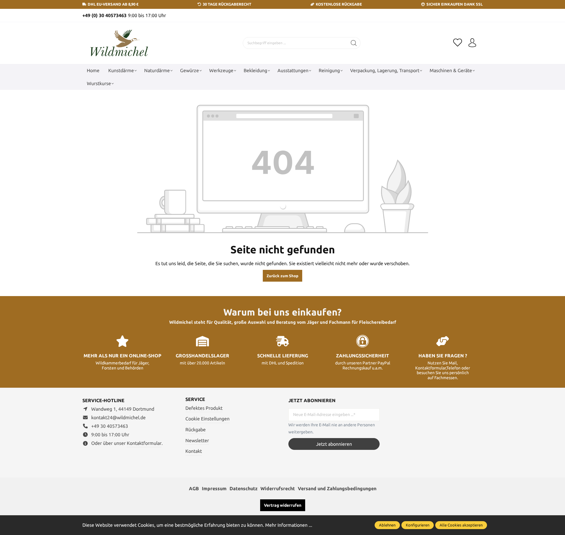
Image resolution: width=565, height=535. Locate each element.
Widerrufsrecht (277, 488)
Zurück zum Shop (282, 276)
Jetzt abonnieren (334, 444)
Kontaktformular (144, 443)
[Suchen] (353, 43)
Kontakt (193, 451)
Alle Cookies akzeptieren (461, 525)
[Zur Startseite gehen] (119, 43)
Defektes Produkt (203, 408)
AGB (194, 488)
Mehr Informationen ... (288, 525)
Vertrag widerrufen (282, 505)
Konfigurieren (417, 525)
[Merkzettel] (457, 43)
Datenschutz (243, 488)
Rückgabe (195, 429)
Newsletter (197, 440)
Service (195, 399)
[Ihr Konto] (472, 43)
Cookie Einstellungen (207, 418)
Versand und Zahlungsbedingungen (337, 488)
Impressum (214, 488)
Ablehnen (387, 525)
